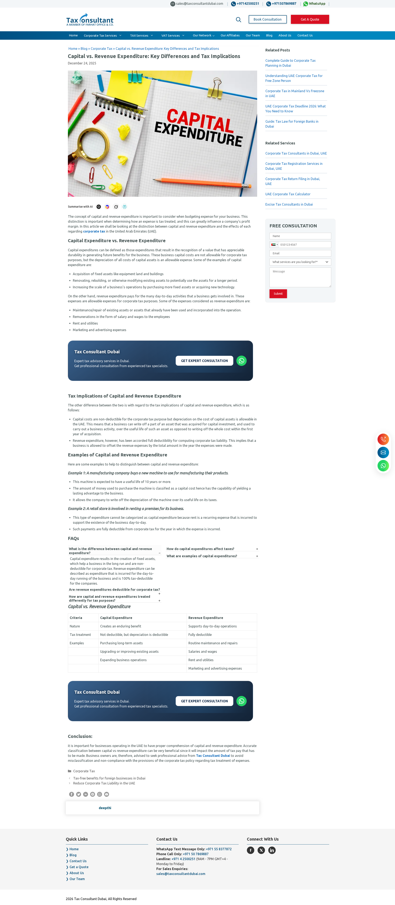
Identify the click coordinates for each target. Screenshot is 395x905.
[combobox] (274, 245)
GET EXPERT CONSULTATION (204, 361)
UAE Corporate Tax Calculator (287, 194)
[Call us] (383, 439)
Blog (269, 35)
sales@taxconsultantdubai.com (180, 874)
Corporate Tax (84, 771)
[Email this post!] (106, 795)
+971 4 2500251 (183, 859)
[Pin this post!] (92, 795)
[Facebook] (250, 850)
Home (73, 35)
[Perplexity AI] (124, 206)
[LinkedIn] (272, 850)
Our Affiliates (230, 35)
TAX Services (139, 35)
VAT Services (170, 35)
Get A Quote (310, 19)
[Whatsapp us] (383, 465)
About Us (285, 35)
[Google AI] (107, 206)
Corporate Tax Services (100, 35)
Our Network (202, 35)
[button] (239, 20)
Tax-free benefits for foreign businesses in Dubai (109, 778)
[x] (261, 850)
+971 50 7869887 (196, 854)
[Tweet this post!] (78, 795)
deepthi (105, 808)
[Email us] (383, 452)
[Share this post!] (71, 795)
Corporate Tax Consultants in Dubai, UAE (296, 153)
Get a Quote (79, 867)
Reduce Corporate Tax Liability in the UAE (104, 783)
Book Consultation (268, 19)
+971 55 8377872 (219, 849)
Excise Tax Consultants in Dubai (289, 204)
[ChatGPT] (98, 206)
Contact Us (305, 35)
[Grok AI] (116, 206)
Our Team (253, 35)
